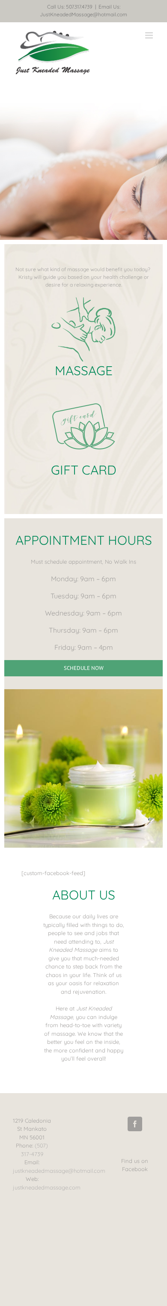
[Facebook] (135, 1124)
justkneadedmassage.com (47, 1187)
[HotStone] (83, 299)
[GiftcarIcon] (83, 399)
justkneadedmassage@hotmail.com (59, 1170)
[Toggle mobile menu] (149, 35)
